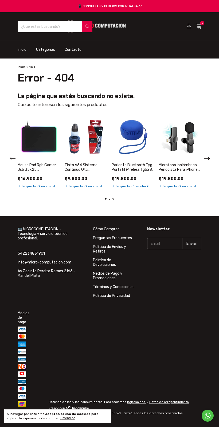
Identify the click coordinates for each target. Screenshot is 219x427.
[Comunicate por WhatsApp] (208, 416)
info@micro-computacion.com (44, 262)
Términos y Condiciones (113, 287)
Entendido (67, 418)
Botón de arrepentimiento (169, 402)
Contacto (73, 49)
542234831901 (31, 253)
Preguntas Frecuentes (112, 238)
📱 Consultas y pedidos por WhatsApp (110, 6)
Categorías (45, 49)
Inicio (22, 49)
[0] (198, 26)
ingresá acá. (136, 402)
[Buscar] (87, 26)
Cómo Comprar (106, 229)
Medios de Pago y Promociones (107, 275)
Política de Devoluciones (104, 262)
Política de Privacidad (111, 295)
